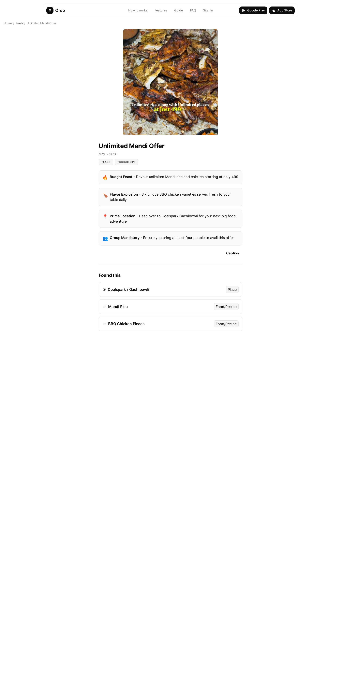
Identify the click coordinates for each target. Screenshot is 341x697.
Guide (178, 10)
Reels (19, 23)
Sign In (208, 10)
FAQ (193, 10)
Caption (232, 253)
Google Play (256, 10)
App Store (284, 10)
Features (161, 10)
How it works (137, 10)
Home (8, 23)
